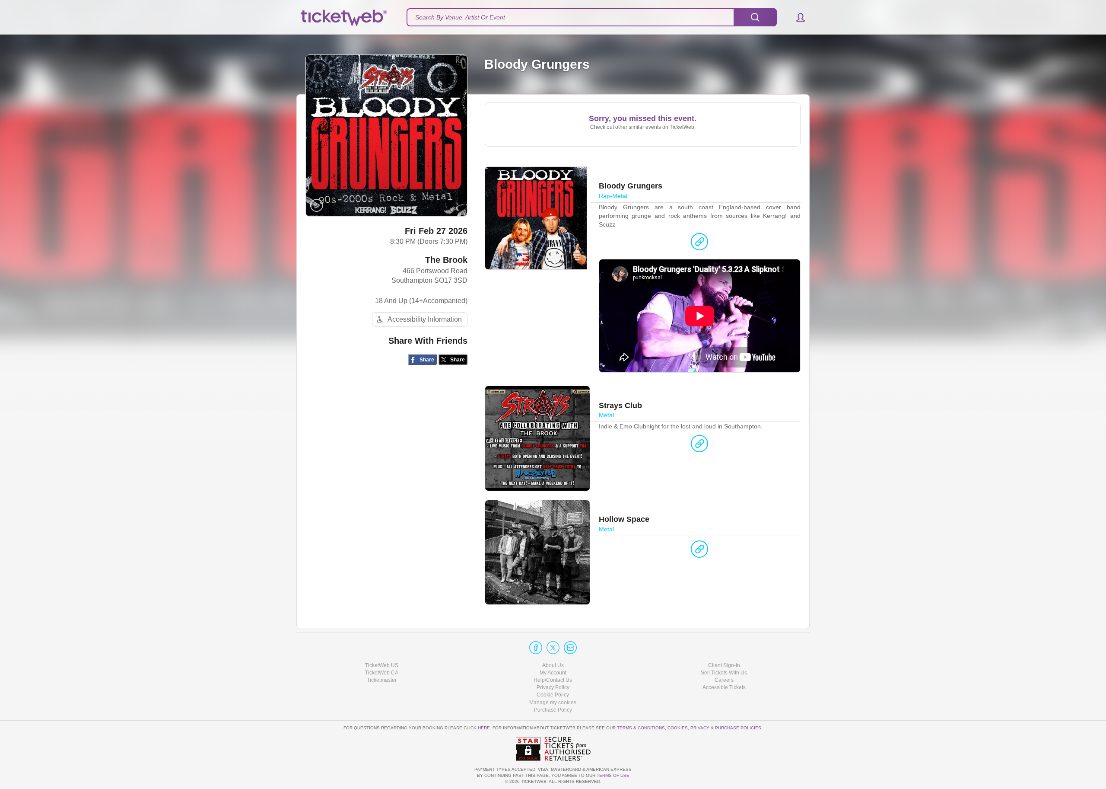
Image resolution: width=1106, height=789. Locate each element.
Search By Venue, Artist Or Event (460, 17)
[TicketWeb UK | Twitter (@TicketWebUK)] (553, 647)
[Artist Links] (699, 244)
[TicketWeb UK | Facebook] (535, 647)
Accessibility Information (425, 319)
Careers (724, 680)
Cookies (677, 727)
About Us (553, 665)
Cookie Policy (553, 695)
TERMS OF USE (613, 775)
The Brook (446, 260)
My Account (553, 673)
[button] (796, 17)
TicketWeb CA (381, 673)
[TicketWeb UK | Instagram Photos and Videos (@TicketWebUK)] (570, 647)
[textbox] (592, 17)
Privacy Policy (553, 687)
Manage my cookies (552, 703)
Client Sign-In (724, 665)
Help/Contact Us (553, 680)
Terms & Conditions (641, 727)
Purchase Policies (738, 727)
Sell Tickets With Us (724, 673)
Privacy (699, 727)
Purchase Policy (553, 710)
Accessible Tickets (724, 687)
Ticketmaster (382, 680)
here (484, 727)
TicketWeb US (381, 665)
